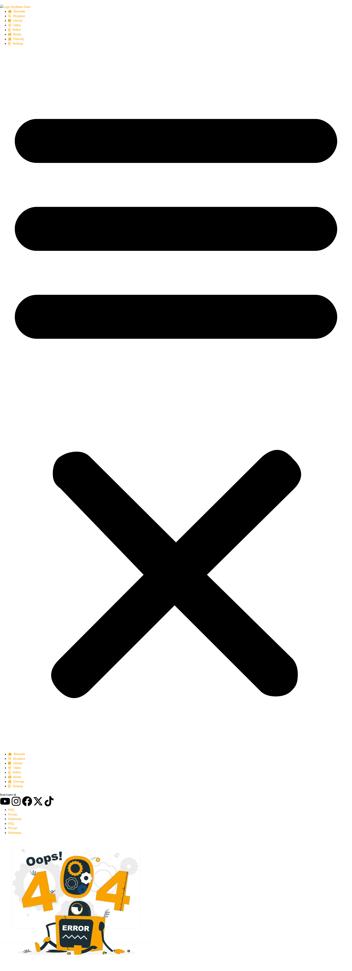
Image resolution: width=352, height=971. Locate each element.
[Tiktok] (49, 801)
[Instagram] (16, 801)
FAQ (11, 809)
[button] (176, 399)
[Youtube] (5, 801)
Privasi (12, 814)
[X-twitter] (38, 801)
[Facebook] (27, 801)
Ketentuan (15, 819)
